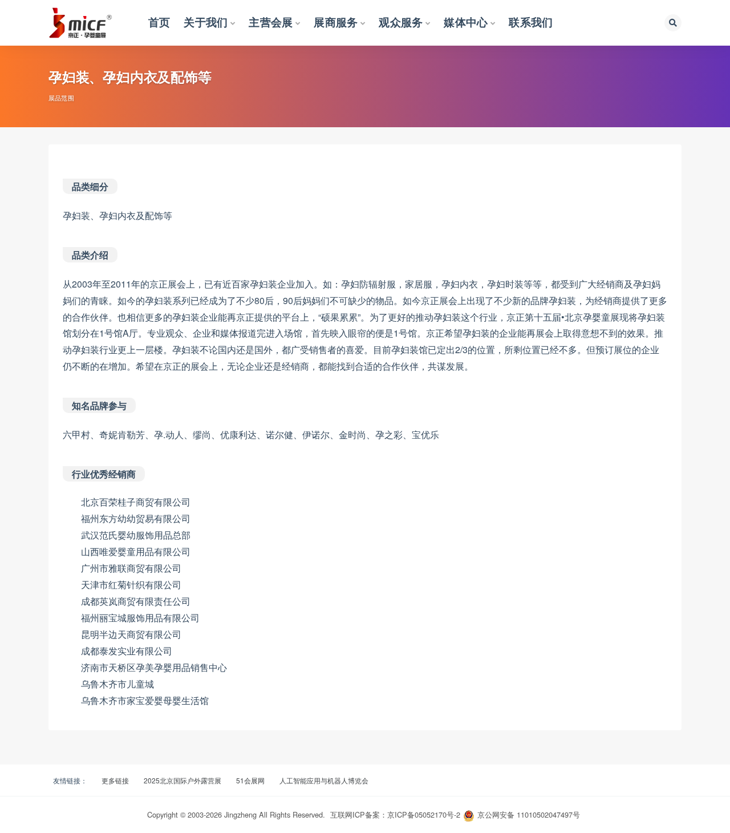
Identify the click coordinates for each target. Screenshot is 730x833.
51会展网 (250, 780)
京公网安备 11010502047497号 (528, 814)
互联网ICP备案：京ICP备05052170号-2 (395, 814)
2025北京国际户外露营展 (182, 780)
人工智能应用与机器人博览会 (323, 780)
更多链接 (115, 780)
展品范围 (61, 97)
